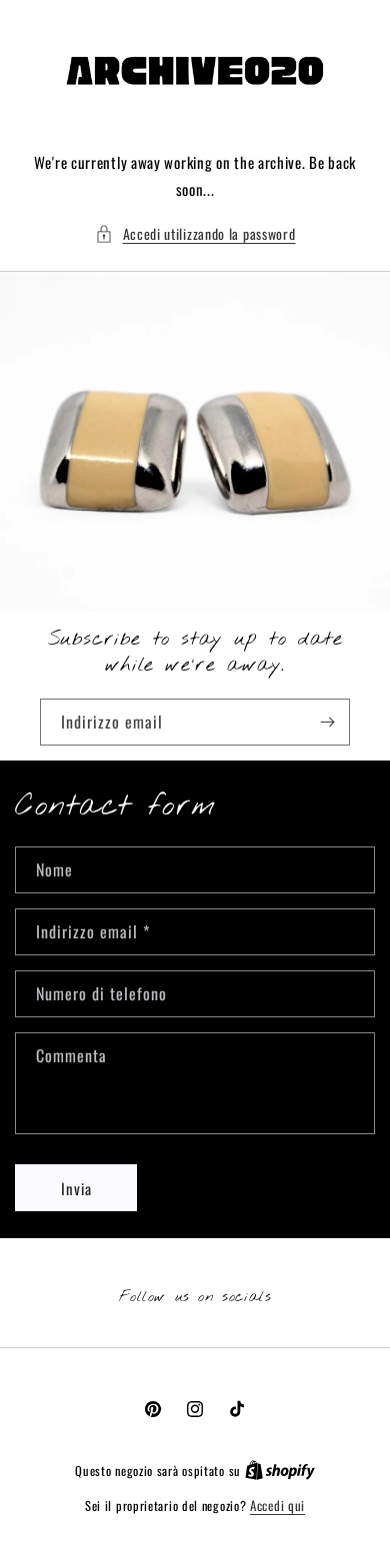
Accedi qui (277, 1505)
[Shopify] (280, 1470)
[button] (195, 233)
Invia (76, 1188)
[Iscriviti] (327, 722)
